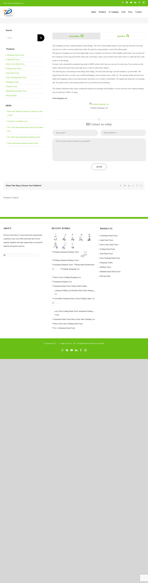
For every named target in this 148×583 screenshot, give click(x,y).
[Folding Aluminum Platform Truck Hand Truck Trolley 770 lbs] (62, 265)
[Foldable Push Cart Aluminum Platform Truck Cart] (62, 282)
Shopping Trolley (12, 82)
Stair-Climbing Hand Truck (16, 77)
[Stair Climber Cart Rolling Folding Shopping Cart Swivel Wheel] (81, 237)
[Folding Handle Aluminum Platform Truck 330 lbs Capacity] (65, 260)
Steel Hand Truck (12, 73)
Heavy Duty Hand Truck (15, 64)
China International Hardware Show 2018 (22, 143)
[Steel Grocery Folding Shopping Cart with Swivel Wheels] (66, 277)
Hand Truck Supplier (97, 343)
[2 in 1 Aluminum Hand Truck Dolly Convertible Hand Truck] (64, 328)
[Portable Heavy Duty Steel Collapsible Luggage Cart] (56, 237)
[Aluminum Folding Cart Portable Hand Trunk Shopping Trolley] (74, 292)
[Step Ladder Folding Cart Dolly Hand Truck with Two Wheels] (56, 246)
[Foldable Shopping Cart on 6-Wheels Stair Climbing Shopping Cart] (56, 271)
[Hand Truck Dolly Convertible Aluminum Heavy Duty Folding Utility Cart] (73, 298)
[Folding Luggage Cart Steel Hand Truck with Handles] (89, 237)
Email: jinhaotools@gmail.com (13, 3)
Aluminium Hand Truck (15, 55)
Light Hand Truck (13, 60)
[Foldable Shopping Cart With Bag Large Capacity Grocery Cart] (70, 269)
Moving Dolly (11, 95)
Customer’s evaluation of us (17, 121)
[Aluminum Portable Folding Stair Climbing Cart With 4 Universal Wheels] (64, 237)
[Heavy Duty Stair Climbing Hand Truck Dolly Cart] (67, 324)
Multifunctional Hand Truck (16, 91)
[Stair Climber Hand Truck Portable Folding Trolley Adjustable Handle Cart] (56, 305)
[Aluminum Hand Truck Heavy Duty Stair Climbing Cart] (73, 319)
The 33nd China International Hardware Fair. (23, 137)
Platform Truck (11, 86)
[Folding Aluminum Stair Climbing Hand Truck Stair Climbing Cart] (73, 237)
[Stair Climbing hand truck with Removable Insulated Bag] (84, 265)
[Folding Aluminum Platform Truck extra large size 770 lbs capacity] (84, 254)
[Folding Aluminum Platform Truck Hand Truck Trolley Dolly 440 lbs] (65, 252)
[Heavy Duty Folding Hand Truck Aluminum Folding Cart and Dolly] (74, 313)
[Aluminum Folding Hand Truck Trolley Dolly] (69, 286)
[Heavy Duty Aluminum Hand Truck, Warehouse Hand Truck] (73, 246)
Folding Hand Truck (13, 68)
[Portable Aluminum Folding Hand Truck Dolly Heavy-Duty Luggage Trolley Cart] (64, 246)
